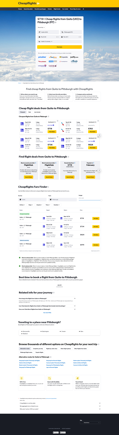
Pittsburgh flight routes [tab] (26, 352)
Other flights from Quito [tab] (80, 348)
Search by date (28, 9)
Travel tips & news (75, 9)
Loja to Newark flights (52, 367)
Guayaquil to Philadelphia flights (54, 365)
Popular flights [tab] (39, 352)
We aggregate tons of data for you (29, 406)
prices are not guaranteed (51, 398)
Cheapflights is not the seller (27, 403)
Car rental (65, 9)
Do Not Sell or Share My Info (54, 428)
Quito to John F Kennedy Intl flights (82, 360)
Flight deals (57, 9)
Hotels (50, 9)
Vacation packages (40, 9)
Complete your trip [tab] (38, 348)
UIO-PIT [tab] (60, 285)
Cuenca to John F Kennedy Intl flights (55, 362)
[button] (55, 23)
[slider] (101, 200)
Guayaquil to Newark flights (53, 360)
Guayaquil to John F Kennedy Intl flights (29, 360)
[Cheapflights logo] (27, 3)
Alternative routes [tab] (25, 348)
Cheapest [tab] (22, 112)
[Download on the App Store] (63, 432)
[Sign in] (83, 9)
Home (20, 9)
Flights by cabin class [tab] (51, 348)
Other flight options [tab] (66, 348)
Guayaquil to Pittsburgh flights (27, 367)
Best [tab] (30, 112)
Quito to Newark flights (25, 362)
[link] (28, 177)
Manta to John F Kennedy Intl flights (28, 365)
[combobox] (41, 27)
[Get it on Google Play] (56, 432)
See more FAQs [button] (47, 312)
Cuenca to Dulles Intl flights (80, 365)
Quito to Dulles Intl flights (80, 362)
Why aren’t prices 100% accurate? (29, 409)
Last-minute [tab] (37, 112)
